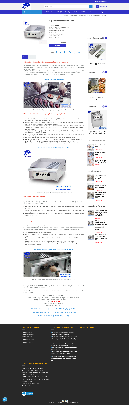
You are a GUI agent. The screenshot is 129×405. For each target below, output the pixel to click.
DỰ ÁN (75, 12)
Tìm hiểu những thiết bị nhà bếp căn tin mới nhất (101, 177)
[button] (101, 6)
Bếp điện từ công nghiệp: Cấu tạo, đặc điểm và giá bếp (100, 185)
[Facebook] (56, 52)
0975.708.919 (107, 12)
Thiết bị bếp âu (74, 15)
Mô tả (25, 57)
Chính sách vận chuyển (28, 334)
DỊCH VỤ (67, 12)
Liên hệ (57, 45)
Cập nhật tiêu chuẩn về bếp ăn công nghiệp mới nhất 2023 (100, 195)
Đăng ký (105, 1)
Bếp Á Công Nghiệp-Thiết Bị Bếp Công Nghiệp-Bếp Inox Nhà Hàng (101, 237)
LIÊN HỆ (91, 12)
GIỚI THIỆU (59, 12)
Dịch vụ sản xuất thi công (100, 153)
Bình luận (32, 57)
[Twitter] (60, 52)
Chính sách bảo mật (27, 342)
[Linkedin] (65, 52)
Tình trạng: (52, 42)
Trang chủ (66, 15)
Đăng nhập (98, 1)
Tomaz (78, 402)
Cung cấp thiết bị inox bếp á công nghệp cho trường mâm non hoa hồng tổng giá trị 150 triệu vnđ (63, 358)
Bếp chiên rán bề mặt (84, 15)
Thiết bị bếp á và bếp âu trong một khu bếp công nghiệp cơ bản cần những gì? (101, 213)
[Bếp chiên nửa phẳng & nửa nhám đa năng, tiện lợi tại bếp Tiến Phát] (26, 6)
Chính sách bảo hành (27, 336)
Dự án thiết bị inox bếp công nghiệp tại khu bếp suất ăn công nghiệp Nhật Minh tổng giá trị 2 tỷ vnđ (64, 339)
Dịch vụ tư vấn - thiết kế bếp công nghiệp (100, 161)
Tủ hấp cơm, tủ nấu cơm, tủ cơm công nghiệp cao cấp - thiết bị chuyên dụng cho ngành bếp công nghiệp (101, 225)
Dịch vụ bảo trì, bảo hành (100, 145)
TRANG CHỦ (49, 12)
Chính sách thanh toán (28, 339)
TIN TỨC (83, 12)
